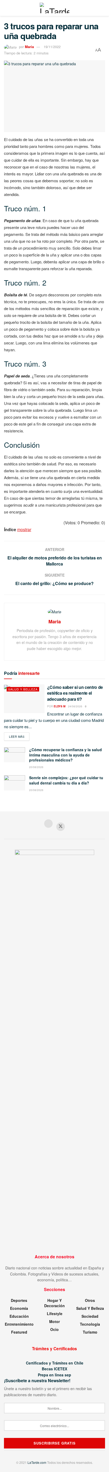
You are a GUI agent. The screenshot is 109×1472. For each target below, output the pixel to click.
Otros (90, 1300)
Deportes (19, 1300)
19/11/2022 (52, 46)
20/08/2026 (36, 767)
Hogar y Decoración (54, 1303)
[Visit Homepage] (55, 8)
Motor (54, 1321)
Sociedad (89, 1316)
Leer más (19, 736)
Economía (19, 1308)
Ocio (54, 1329)
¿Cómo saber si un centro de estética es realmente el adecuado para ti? (75, 693)
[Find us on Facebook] (48, 824)
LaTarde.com (37, 1462)
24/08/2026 (75, 706)
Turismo (90, 1332)
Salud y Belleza (23, 689)
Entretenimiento (19, 1324)
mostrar (24, 529)
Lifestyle (54, 1313)
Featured (19, 1332)
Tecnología (90, 1324)
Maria (29, 46)
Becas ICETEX (54, 1368)
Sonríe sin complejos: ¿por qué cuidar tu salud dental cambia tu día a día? (66, 780)
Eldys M (59, 706)
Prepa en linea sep (54, 1374)
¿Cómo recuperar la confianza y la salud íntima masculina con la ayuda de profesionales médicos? (65, 755)
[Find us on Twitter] (60, 827)
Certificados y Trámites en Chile (54, 1363)
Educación (19, 1316)
